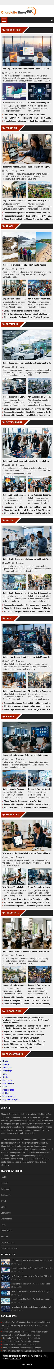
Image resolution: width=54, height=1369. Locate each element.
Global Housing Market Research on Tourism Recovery (27, 1004)
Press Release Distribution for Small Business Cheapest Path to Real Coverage (28, 121)
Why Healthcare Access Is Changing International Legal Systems (40, 691)
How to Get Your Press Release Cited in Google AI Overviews (28, 118)
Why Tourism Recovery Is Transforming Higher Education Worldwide (14, 200)
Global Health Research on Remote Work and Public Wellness (28, 608)
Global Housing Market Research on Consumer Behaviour (28, 1000)
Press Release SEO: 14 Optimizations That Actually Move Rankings (14, 102)
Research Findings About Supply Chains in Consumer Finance (40, 789)
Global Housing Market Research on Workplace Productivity (27, 951)
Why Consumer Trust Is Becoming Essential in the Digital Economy (28, 899)
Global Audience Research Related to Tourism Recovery (40, 495)
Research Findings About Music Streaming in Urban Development (40, 985)
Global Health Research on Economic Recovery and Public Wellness (14, 593)
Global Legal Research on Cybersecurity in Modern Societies (27, 657)
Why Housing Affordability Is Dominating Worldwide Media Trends (28, 513)
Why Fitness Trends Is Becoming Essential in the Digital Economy (14, 887)
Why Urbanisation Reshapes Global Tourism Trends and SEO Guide (28, 317)
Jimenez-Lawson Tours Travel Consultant (21, 1038)
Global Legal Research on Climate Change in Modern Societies (28, 709)
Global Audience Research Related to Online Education (27, 510)
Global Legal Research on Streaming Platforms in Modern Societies (14, 691)
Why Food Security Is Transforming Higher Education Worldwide (40, 200)
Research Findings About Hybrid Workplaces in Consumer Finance (28, 804)
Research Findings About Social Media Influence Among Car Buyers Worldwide (28, 415)
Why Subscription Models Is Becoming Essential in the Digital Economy (27, 853)
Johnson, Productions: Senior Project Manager (24, 1035)
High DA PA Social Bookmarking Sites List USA (23, 1031)
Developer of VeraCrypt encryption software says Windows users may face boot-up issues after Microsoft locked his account (25, 1020)
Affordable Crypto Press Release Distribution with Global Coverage (32, 1307)
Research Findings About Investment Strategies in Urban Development (28, 997)
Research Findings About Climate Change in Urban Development (14, 985)
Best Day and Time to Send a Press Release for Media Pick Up (27, 69)
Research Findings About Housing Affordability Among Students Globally (28, 216)
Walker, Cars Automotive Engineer (18, 1047)
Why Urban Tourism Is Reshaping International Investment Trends (28, 807)
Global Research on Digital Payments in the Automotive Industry (14, 397)
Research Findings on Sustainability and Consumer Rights (28, 703)
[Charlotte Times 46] (18, 11)
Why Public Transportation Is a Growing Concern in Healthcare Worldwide (28, 611)
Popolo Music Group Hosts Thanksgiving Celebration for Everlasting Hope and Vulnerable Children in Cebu (26, 1027)
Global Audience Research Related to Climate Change (14, 495)
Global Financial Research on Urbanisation (14, 789)
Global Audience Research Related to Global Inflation (25, 461)
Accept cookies (27, 1364)
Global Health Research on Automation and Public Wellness (27, 559)
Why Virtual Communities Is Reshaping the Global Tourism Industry (40, 299)
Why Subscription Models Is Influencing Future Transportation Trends (40, 397)
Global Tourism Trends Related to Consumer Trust (25, 311)
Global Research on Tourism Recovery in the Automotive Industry (28, 409)
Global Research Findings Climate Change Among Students (28, 219)
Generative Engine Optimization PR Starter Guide (24, 115)
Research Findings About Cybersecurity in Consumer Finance (27, 755)
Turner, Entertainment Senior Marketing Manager (24, 1041)
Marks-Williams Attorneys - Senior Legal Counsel (24, 1044)
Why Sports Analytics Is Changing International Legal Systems (28, 706)
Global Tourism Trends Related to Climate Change (24, 265)
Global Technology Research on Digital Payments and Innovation (40, 887)
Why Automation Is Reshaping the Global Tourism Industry (14, 299)
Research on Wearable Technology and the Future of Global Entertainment (28, 507)
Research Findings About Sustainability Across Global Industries (28, 906)
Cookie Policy (15, 1358)
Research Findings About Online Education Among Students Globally (27, 167)
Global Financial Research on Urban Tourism (22, 801)
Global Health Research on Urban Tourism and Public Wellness (40, 593)
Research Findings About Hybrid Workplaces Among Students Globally (28, 213)
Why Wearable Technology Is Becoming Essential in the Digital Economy (28, 902)
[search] (52, 20)
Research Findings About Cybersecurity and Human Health (28, 605)
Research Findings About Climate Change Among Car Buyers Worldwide (28, 412)
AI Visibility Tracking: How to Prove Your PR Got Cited (40, 102)
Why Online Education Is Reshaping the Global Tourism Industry (28, 314)
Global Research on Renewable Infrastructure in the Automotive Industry (27, 363)
